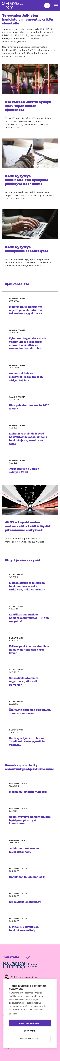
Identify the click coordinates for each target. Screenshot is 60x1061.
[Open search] (47, 5)
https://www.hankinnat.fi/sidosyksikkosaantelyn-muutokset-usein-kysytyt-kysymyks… (30, 241)
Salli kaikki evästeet (29, 1023)
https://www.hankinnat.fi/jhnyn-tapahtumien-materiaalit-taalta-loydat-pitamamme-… (30, 517)
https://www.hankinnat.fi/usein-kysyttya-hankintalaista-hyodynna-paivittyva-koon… (30, 172)
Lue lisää (13, 1014)
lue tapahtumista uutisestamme (30, 100)
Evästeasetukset (30, 1039)
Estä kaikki (30, 1031)
